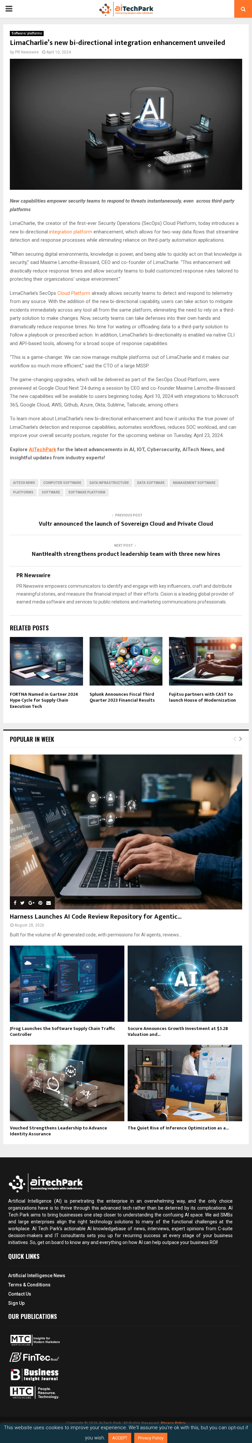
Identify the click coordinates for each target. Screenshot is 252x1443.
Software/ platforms (26, 33)
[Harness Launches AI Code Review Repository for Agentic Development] (126, 831)
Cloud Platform (73, 293)
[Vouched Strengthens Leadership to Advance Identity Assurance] (67, 1083)
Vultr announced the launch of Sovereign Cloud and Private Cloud (126, 524)
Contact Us (19, 1294)
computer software (62, 483)
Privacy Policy (150, 1437)
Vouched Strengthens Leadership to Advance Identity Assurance (58, 1131)
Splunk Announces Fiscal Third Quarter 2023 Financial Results (122, 697)
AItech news (24, 483)
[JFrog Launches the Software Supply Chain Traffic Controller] (67, 984)
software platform (86, 492)
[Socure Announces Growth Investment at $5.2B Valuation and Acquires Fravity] (185, 984)
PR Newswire (27, 52)
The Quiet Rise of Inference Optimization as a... (178, 1128)
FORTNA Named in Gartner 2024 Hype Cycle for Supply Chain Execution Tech (44, 700)
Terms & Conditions (29, 1284)
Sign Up (16, 1303)
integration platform (70, 232)
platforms (23, 492)
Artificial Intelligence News (36, 1275)
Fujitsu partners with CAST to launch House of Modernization (202, 697)
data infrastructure (109, 483)
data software (151, 483)
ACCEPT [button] (119, 1437)
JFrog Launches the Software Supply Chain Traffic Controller (62, 1031)
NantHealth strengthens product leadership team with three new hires (126, 554)
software (51, 492)
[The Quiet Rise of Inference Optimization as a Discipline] (185, 1083)
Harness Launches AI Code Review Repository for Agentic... (95, 916)
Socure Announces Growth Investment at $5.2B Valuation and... (178, 1031)
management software (194, 483)
